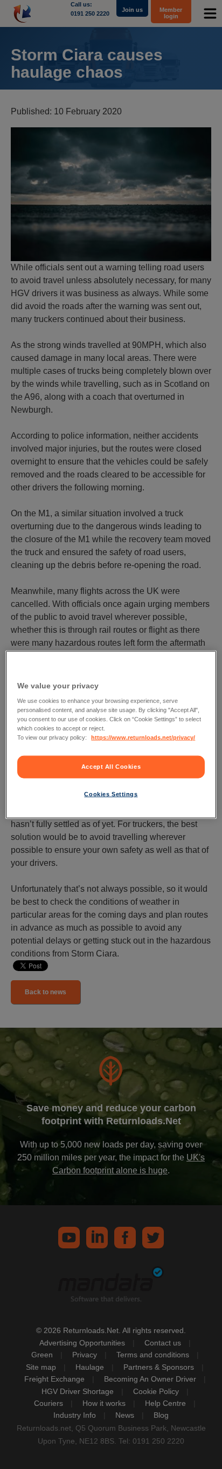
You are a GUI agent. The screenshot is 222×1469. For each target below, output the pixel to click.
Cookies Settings (110, 794)
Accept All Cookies (111, 766)
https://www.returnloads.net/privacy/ (143, 737)
